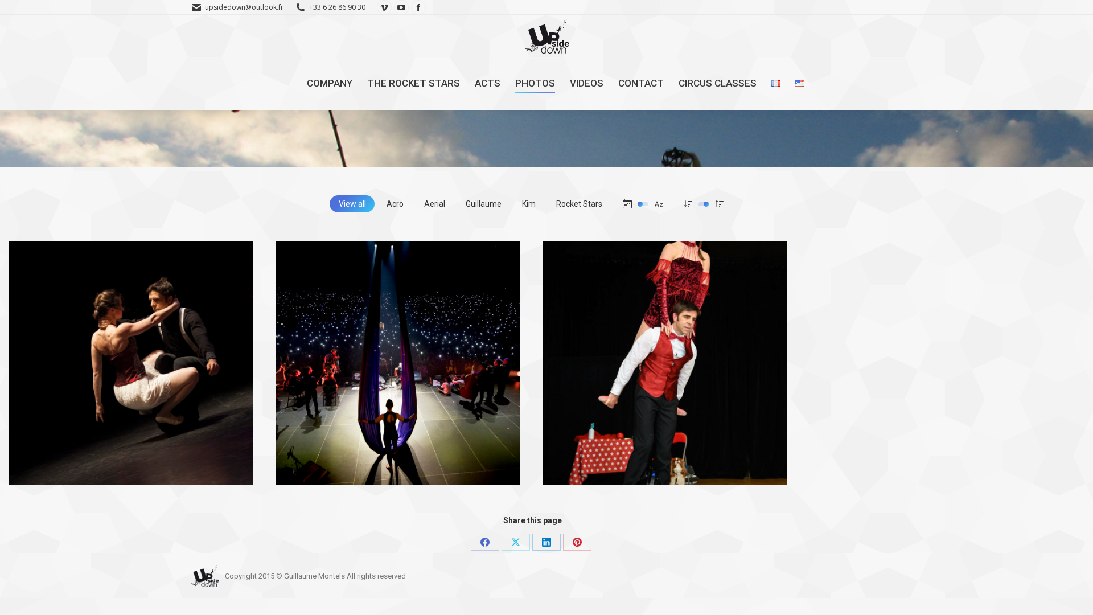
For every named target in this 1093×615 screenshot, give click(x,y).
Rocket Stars (579, 203)
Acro (395, 203)
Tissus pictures (328, 447)
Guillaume (484, 203)
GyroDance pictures (72, 447)
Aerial (434, 203)
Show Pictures (593, 447)
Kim (529, 203)
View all (352, 203)
